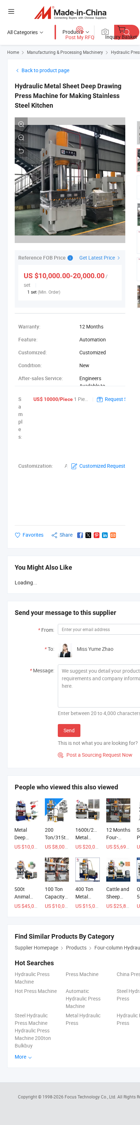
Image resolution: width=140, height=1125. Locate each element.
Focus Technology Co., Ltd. (91, 1097)
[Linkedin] (105, 535)
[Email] (113, 535)
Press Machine (82, 974)
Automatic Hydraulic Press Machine (83, 998)
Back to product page (45, 70)
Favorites (33, 534)
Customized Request (102, 465)
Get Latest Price (97, 257)
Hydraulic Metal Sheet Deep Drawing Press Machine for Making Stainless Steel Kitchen (68, 95)
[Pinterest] (96, 535)
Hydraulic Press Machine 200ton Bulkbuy (33, 1038)
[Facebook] (80, 535)
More (21, 1056)
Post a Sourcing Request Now (95, 754)
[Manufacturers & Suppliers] (70, 12)
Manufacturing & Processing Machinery (65, 52)
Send (69, 730)
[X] (88, 535)
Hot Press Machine (36, 991)
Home (13, 52)
